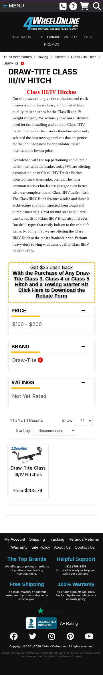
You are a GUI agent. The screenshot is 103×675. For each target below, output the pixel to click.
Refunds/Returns (83, 539)
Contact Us (85, 547)
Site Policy (40, 547)
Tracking (56, 539)
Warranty (19, 547)
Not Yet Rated (29, 396)
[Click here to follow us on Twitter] (32, 636)
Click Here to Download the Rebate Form (51, 293)
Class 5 (80, 279)
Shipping (37, 539)
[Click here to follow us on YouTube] (89, 636)
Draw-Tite (25, 360)
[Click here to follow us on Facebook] (13, 636)
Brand (48, 346)
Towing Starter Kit (66, 284)
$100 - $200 (27, 324)
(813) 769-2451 (76, 566)
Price (48, 310)
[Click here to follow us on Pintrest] (70, 636)
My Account (14, 539)
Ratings (48, 382)
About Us (62, 547)
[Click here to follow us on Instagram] (51, 636)
